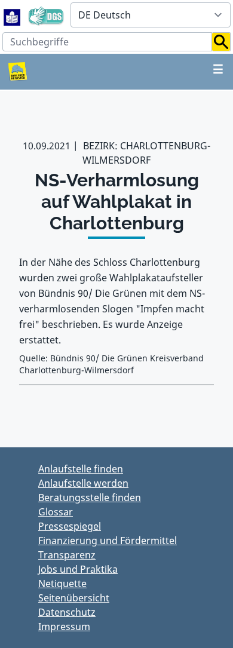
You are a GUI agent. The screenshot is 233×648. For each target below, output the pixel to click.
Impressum (64, 626)
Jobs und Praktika (78, 569)
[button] (221, 41)
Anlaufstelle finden (80, 468)
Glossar (55, 511)
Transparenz (67, 554)
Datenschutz (67, 612)
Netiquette (62, 583)
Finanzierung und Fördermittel (107, 540)
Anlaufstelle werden (83, 483)
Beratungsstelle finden (89, 497)
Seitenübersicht (73, 597)
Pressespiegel (69, 526)
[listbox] (150, 14)
